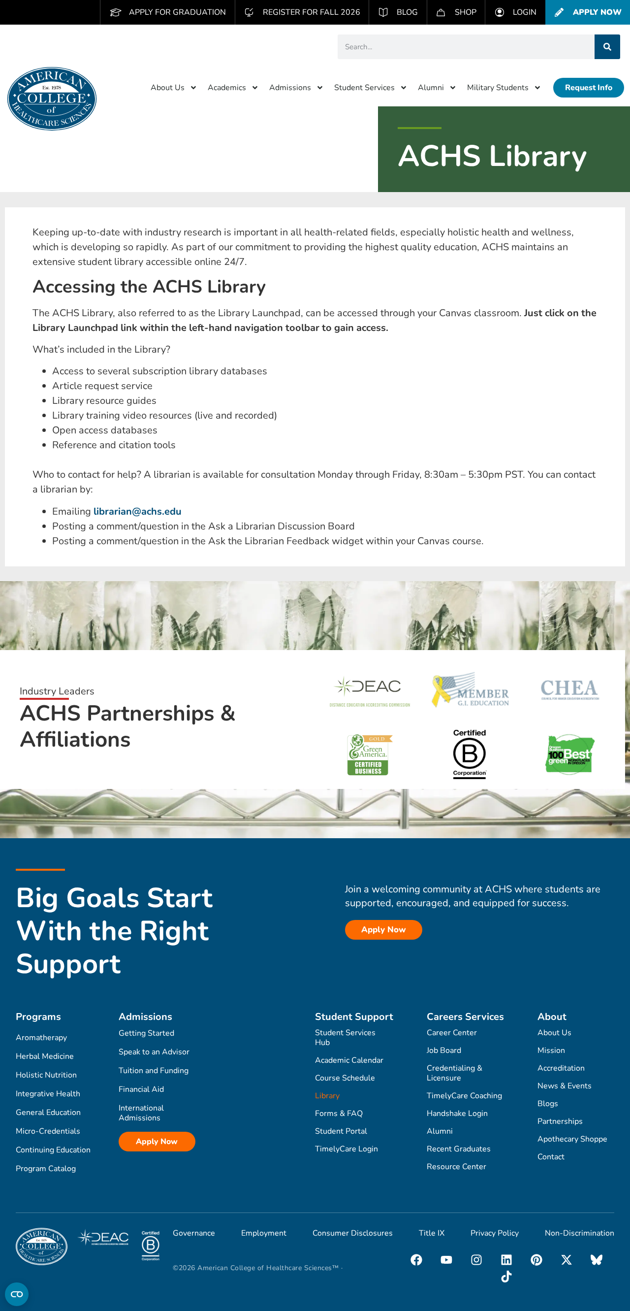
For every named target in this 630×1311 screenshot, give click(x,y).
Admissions (290, 87)
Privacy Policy (495, 1233)
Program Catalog (46, 1168)
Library (327, 1095)
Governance (194, 1233)
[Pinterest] (536, 1260)
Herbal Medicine (45, 1056)
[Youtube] (446, 1260)
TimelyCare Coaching (464, 1095)
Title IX (431, 1233)
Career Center (452, 1032)
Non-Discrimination (579, 1233)
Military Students (498, 87)
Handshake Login (457, 1113)
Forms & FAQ (339, 1113)
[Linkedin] (506, 1260)
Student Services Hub (345, 1037)
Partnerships (560, 1121)
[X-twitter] (566, 1260)
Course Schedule (345, 1078)
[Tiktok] (506, 1276)
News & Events (564, 1086)
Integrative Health (48, 1093)
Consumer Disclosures (353, 1233)
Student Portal (341, 1131)
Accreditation (561, 1068)
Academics (227, 87)
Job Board (444, 1050)
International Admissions (141, 1113)
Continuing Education (53, 1150)
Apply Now (157, 1141)
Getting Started (146, 1033)
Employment (263, 1233)
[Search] (607, 46)
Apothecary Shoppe (572, 1139)
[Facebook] (416, 1260)
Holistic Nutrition (46, 1075)
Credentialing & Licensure (454, 1073)
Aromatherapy (41, 1037)
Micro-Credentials (48, 1131)
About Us (168, 87)
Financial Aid (141, 1089)
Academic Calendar (349, 1060)
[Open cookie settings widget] (17, 1294)
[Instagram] (476, 1260)
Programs (38, 1016)
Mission (551, 1050)
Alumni (431, 87)
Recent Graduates (459, 1149)
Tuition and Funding (154, 1070)
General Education (48, 1112)
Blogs (547, 1103)
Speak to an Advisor (154, 1052)
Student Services (364, 87)
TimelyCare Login (346, 1149)
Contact (551, 1156)
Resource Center (456, 1166)
